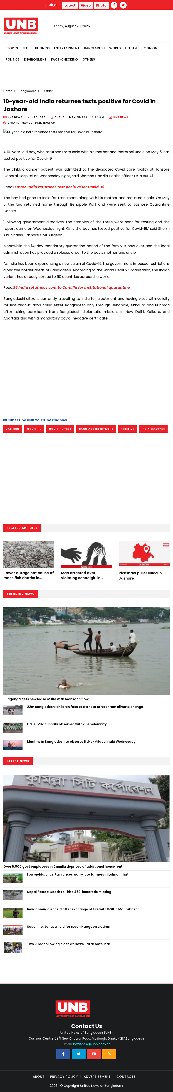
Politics (13, 59)
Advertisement (97, 1076)
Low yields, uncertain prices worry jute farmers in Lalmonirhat (78, 874)
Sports (12, 48)
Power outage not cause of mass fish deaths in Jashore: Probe (28, 578)
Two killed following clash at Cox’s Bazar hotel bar (68, 944)
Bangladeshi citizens (96, 429)
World (115, 48)
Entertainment (67, 48)
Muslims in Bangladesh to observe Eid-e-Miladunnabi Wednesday (81, 741)
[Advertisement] (86, 374)
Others (88, 59)
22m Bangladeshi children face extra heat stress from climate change (85, 707)
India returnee (153, 429)
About (39, 1076)
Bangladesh (94, 48)
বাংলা (53, 5)
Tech (26, 48)
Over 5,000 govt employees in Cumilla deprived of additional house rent (63, 866)
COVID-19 (34, 429)
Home (7, 91)
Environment (35, 59)
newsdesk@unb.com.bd (86, 1044)
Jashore (13, 429)
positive (127, 429)
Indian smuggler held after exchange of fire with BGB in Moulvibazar (83, 909)
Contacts (126, 1076)
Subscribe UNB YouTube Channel (37, 420)
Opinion (150, 48)
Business (42, 48)
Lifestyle (132, 48)
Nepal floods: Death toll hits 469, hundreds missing (69, 892)
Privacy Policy (64, 1076)
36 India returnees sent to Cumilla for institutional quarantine (71, 287)
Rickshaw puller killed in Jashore (140, 576)
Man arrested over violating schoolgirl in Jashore (80, 578)
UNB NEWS (120, 117)
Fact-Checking (64, 59)
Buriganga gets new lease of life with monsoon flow (46, 699)
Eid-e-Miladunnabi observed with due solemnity (67, 724)
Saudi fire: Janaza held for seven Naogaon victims (68, 926)
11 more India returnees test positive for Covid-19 (58, 187)
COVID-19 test (60, 429)
